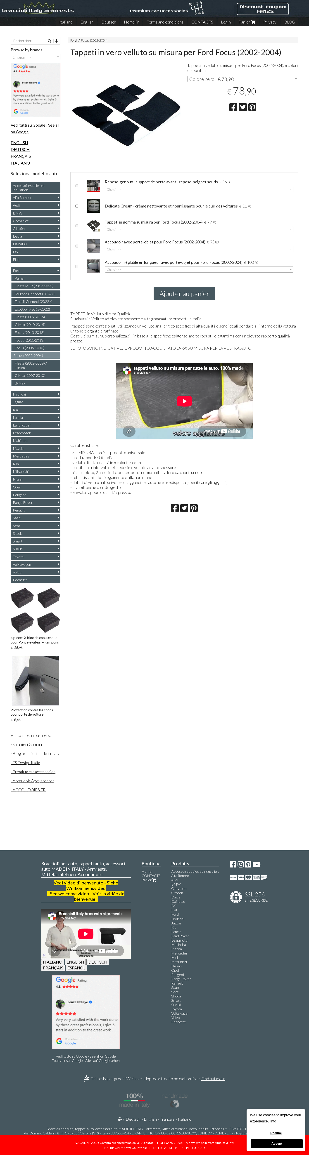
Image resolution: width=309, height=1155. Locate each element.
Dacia (17, 236)
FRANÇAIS (53, 967)
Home (147, 871)
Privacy (269, 21)
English (87, 21)
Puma (19, 278)
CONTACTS (202, 21)
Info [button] (273, 1121)
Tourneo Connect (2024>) (35, 294)
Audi (16, 205)
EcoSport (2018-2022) (32, 309)
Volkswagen (22, 564)
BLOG (289, 21)
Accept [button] (276, 1143)
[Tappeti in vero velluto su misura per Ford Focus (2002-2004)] (125, 114)
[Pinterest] (248, 865)
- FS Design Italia (25, 762)
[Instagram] (241, 865)
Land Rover (22, 425)
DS (15, 252)
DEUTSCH (97, 961)
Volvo (17, 572)
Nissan (18, 479)
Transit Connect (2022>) (33, 301)
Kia (15, 410)
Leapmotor (22, 433)
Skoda (18, 533)
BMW (17, 213)
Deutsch (108, 21)
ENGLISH (75, 961)
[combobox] (242, 79)
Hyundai (19, 394)
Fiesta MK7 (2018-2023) (34, 286)
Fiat (16, 259)
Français (167, 1119)
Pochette (20, 580)
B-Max (20, 383)
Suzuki (18, 549)
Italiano (66, 21)
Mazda (18, 448)
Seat (16, 525)
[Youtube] (256, 865)
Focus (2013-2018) (29, 332)
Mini (16, 464)
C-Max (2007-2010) (30, 375)
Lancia (18, 417)
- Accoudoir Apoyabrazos (32, 780)
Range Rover (23, 502)
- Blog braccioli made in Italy (35, 753)
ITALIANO (52, 961)
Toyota (18, 556)
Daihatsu (20, 244)
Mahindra (20, 440)
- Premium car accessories (33, 771)
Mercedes (21, 456)
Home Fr (131, 21)
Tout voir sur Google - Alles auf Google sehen (86, 1060)
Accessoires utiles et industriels (29, 187)
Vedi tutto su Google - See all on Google (86, 1056)
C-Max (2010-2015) (30, 324)
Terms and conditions (165, 21)
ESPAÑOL (76, 967)
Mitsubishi (21, 471)
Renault (19, 510)
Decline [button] (276, 1133)
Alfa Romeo (22, 197)
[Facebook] (233, 865)
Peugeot (19, 495)
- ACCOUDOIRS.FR (28, 789)
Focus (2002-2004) (94, 40)
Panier (245, 21)
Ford (73, 40)
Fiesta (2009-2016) (30, 317)
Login (226, 21)
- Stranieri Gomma (26, 744)
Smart (17, 541)
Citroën (19, 228)
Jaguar (18, 402)
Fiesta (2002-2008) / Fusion (31, 365)
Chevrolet (21, 221)
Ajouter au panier (184, 293)
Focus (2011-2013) (29, 340)
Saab (17, 518)
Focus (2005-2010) (29, 348)
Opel (17, 487)
